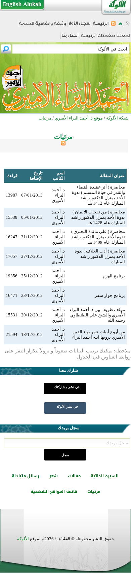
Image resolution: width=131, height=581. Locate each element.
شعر (53, 476)
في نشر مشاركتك (67, 387)
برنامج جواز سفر (110, 295)
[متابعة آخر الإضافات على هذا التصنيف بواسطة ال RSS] (63, 144)
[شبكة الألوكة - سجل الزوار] (79, 25)
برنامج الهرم (114, 275)
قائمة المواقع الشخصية (54, 491)
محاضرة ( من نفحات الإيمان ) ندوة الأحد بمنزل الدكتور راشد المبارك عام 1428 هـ (98, 217)
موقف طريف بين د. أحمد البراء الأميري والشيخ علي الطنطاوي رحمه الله (97, 315)
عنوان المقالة (112, 175)
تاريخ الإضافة (36, 175)
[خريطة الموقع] (120, 25)
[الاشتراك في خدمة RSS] (113, 25)
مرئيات (93, 491)
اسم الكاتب (59, 175)
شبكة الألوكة (117, 118)
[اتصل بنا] (70, 37)
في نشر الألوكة (67, 406)
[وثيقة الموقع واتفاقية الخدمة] (42, 25)
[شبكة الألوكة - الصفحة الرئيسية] (101, 25)
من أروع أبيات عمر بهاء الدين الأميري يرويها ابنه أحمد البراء (98, 334)
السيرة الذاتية (105, 476)
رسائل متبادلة (25, 476)
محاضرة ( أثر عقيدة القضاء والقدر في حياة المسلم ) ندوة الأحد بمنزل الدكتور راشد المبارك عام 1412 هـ (98, 195)
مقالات (74, 476)
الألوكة (23, 538)
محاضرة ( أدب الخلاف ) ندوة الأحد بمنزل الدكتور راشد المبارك (100, 256)
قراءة (12, 175)
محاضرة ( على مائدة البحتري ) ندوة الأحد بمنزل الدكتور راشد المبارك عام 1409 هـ (98, 237)
